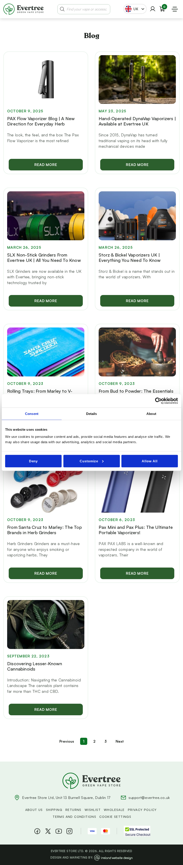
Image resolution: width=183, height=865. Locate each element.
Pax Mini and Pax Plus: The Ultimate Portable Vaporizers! (136, 529)
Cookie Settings (115, 817)
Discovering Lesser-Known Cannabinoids (34, 666)
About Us (34, 810)
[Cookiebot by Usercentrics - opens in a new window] (158, 401)
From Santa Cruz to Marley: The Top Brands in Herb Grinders (44, 529)
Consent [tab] (31, 414)
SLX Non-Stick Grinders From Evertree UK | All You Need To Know (44, 257)
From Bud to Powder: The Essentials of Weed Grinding (136, 393)
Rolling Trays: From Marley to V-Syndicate (39, 393)
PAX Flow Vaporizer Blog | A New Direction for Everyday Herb (41, 121)
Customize (89, 461)
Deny (33, 461)
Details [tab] (91, 414)
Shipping (54, 810)
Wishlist (93, 810)
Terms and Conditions (74, 817)
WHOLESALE (114, 810)
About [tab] (151, 414)
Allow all (149, 461)
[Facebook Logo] (37, 831)
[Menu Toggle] (175, 9)
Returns (73, 810)
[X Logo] (48, 831)
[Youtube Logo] (58, 831)
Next (120, 741)
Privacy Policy (142, 810)
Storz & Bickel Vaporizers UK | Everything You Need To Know (129, 257)
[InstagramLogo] (69, 831)
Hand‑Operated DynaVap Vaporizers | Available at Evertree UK (137, 121)
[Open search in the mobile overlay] (83, 9)
